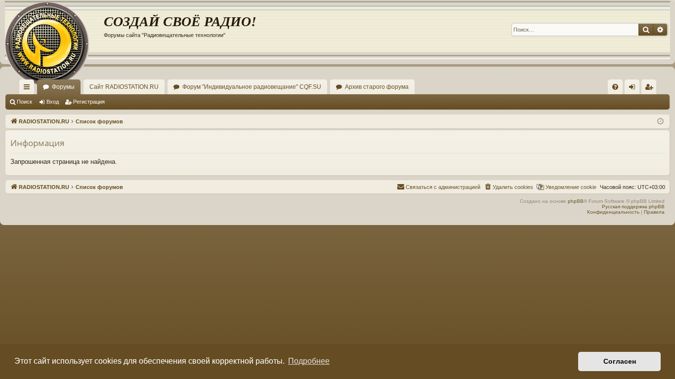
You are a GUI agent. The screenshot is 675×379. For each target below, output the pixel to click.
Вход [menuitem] (634, 88)
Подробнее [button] (309, 361)
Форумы (63, 86)
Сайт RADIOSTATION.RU (124, 86)
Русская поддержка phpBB (633, 206)
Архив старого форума (377, 86)
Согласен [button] (619, 361)
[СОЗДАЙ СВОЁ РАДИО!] (54, 29)
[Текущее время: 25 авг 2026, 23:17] (660, 121)
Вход (52, 102)
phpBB (576, 201)
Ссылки (28, 88)
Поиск (24, 102)
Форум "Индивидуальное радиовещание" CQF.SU (251, 86)
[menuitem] (615, 86)
